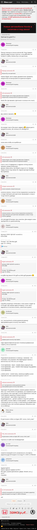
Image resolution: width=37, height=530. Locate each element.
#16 (35, 416)
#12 (35, 285)
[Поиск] (35, 2)
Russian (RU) (5, 521)
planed (8, 348)
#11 (35, 257)
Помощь (22, 524)
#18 (35, 450)
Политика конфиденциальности (10, 524)
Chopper (8, 146)
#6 (35, 139)
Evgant (8, 225)
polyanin (9, 459)
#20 (35, 485)
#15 (35, 355)
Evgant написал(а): (7, 261)
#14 (35, 332)
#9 (35, 206)
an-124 (8, 444)
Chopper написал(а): (7, 186)
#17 (35, 429)
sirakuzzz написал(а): (7, 337)
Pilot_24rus (9, 410)
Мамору (4, 39)
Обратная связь (5, 523)
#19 (35, 465)
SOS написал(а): (6, 93)
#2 (35, 66)
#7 (35, 153)
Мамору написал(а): (7, 70)
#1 (35, 49)
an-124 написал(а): (7, 490)
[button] (2, 2)
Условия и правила (16, 523)
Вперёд (19, 501)
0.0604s (24, 528)
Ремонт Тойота (30, 524)
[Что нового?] (31, 2)
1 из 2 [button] (13, 501)
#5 (35, 124)
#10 (35, 231)
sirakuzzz (9, 311)
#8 (35, 182)
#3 (35, 89)
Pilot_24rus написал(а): (8, 434)
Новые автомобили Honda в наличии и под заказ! (18, 28)
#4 (35, 111)
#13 (35, 317)
